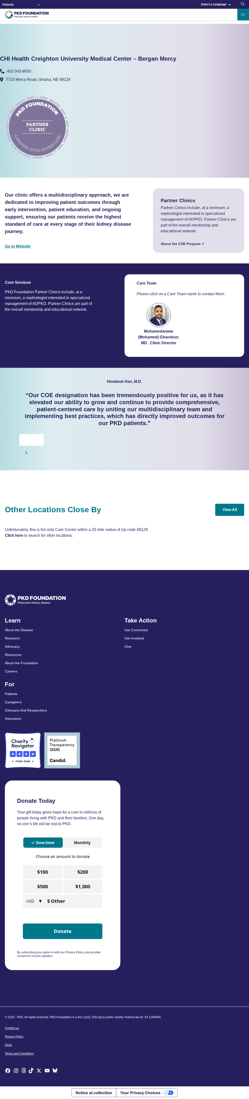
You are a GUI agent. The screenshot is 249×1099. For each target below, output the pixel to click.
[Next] (38, 440)
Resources (13, 655)
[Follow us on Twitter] (39, 1071)
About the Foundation (21, 663)
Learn (13, 620)
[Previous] (25, 440)
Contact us (12, 1028)
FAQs (8, 1045)
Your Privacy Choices (140, 1092)
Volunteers (13, 719)
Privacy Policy (14, 1036)
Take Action (140, 620)
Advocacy (12, 646)
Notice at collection (94, 1092)
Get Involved (134, 638)
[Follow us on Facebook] (8, 1071)
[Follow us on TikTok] (31, 1071)
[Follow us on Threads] (23, 1071)
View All (229, 510)
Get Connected (136, 630)
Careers (11, 671)
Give (128, 646)
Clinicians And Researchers (26, 710)
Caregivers (13, 702)
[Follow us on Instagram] (16, 1071)
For (9, 684)
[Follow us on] (55, 1071)
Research (12, 638)
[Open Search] (243, 4)
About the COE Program (180, 244)
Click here (14, 535)
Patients (8, 4)
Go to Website (18, 246)
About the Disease (19, 630)
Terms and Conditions (19, 1053)
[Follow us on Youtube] (47, 1071)
